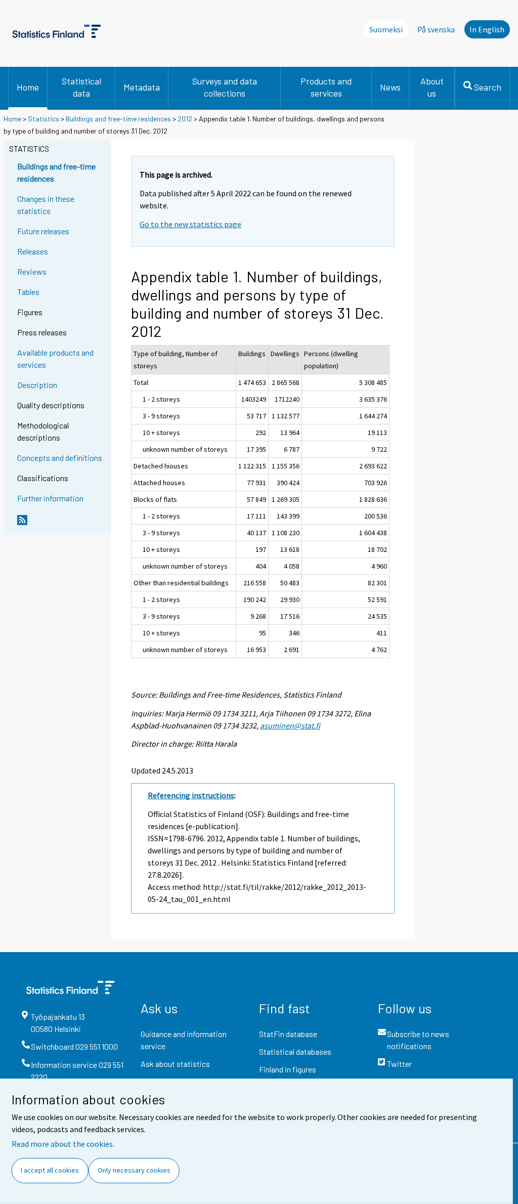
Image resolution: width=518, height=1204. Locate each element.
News (390, 87)
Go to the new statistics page (190, 224)
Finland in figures (287, 1069)
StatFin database (288, 1034)
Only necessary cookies (134, 1170)
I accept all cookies (50, 1170)
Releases (32, 251)
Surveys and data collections (224, 87)
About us (432, 87)
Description (37, 385)
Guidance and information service (184, 1040)
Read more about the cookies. (63, 1144)
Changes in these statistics (45, 205)
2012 (185, 118)
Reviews (32, 271)
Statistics (43, 118)
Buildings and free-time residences (118, 118)
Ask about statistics (175, 1063)
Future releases (43, 231)
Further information (50, 498)
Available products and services (55, 358)
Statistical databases (295, 1051)
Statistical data (81, 87)
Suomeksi (386, 29)
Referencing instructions (191, 795)
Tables (28, 291)
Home (28, 87)
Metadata (141, 87)
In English (486, 29)
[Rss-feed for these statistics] (61, 524)
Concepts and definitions (59, 457)
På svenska (436, 29)
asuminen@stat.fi (290, 725)
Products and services (326, 87)
